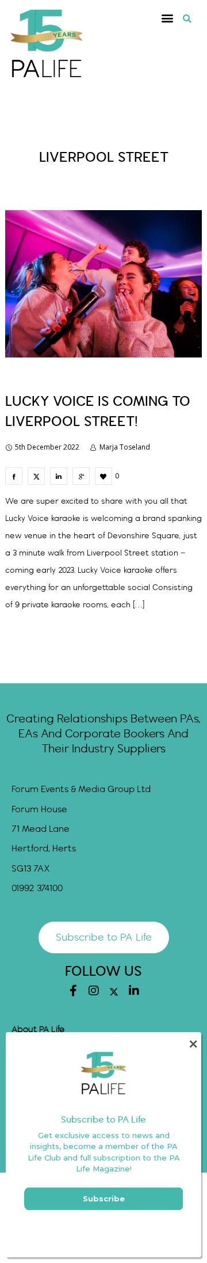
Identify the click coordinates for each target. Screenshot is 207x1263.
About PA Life (38, 1029)
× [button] (192, 1044)
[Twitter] (114, 992)
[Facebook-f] (73, 990)
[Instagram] (93, 990)
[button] (167, 18)
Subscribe (104, 1198)
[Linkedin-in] (134, 990)
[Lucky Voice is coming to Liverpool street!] (13, 476)
